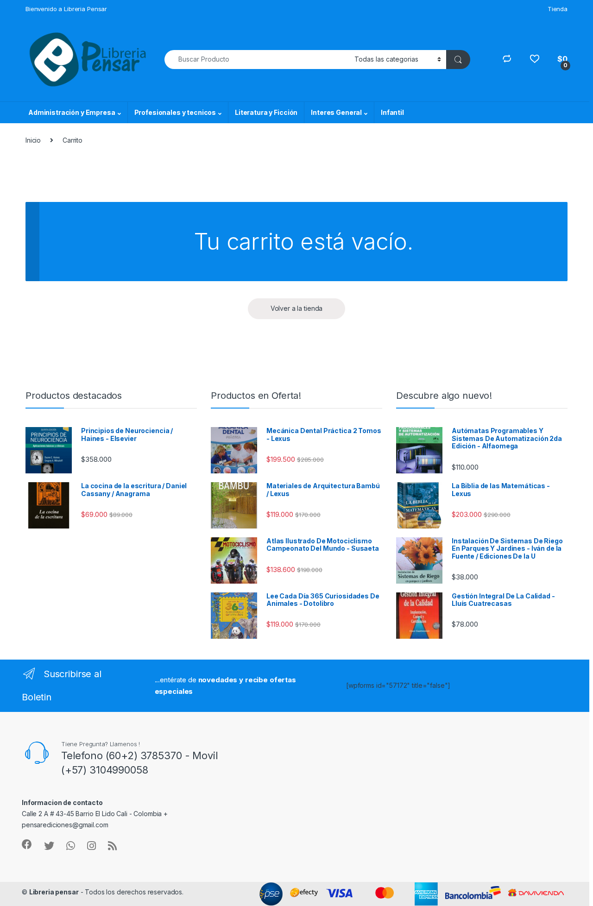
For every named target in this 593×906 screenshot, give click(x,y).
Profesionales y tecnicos (175, 112)
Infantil (392, 112)
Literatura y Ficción (266, 112)
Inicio (33, 140)
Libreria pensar (54, 892)
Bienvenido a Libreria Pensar (66, 9)
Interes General (336, 112)
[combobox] (256, 59)
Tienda (558, 9)
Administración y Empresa (71, 112)
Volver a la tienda (296, 308)
